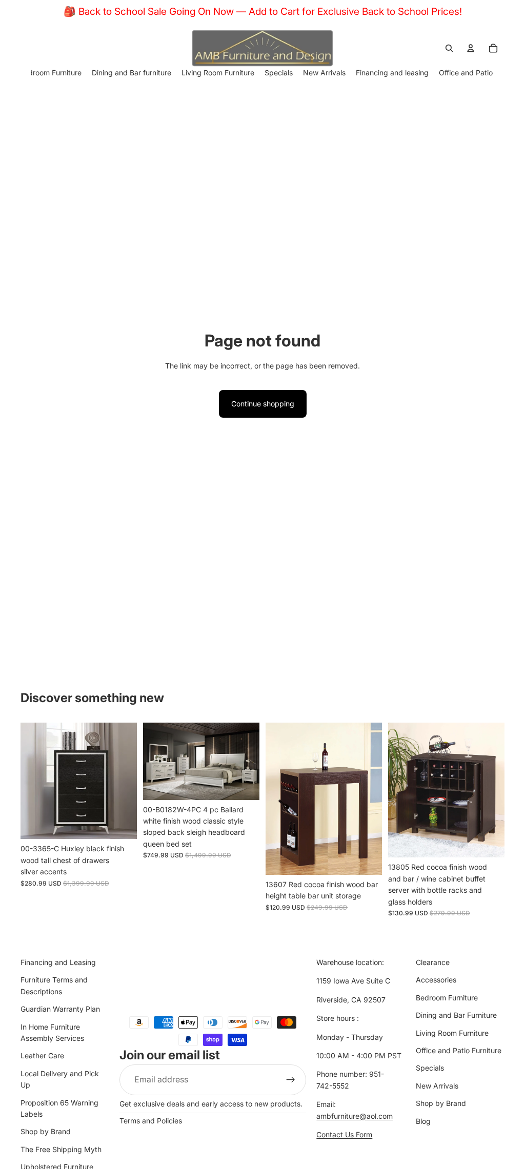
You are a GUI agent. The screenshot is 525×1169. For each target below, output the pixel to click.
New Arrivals (437, 1085)
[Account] (470, 48)
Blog (423, 1121)
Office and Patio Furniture (458, 1050)
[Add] (121, 823)
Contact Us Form (344, 1134)
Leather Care (42, 1056)
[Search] (449, 48)
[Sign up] (290, 1080)
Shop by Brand (46, 1131)
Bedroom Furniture (447, 997)
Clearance (433, 962)
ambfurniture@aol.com (354, 1116)
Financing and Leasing (58, 962)
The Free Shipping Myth (61, 1149)
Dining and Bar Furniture (456, 1015)
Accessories (436, 980)
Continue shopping (262, 403)
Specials (430, 1068)
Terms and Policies (150, 1120)
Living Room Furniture (452, 1033)
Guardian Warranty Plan (60, 1009)
